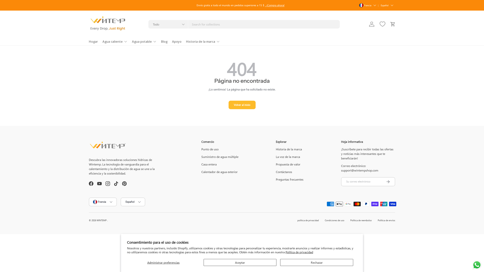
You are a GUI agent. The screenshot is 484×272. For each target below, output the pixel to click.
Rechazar (317, 262)
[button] (393, 24)
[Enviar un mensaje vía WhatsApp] (477, 265)
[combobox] (244, 24)
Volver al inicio (242, 105)
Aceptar (240, 262)
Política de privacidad (299, 252)
